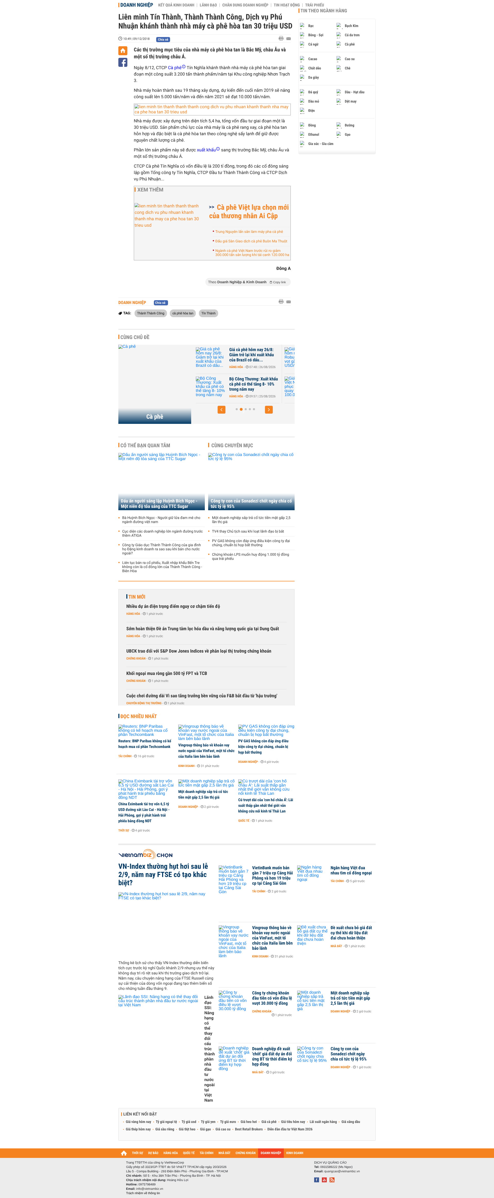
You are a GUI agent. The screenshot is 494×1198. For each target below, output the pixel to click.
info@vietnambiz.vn (149, 1189)
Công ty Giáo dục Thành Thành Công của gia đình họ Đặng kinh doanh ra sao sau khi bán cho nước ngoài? (161, 549)
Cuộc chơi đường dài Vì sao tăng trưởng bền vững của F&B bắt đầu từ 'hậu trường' (201, 696)
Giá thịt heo (187, 1129)
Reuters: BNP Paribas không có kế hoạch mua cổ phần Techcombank (144, 744)
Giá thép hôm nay (138, 1129)
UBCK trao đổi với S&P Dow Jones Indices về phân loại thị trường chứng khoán (198, 651)
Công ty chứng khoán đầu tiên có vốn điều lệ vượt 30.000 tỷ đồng (272, 998)
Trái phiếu (314, 5)
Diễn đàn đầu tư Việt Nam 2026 (289, 1129)
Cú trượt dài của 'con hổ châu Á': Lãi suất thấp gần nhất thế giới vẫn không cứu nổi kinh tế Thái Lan (265, 805)
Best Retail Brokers (249, 1129)
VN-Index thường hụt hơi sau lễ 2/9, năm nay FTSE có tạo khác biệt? (163, 874)
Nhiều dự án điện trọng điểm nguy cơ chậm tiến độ (173, 606)
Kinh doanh (186, 766)
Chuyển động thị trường (143, 703)
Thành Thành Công (150, 313)
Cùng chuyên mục (232, 445)
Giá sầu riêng (164, 1129)
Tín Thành (208, 313)
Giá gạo (205, 1129)
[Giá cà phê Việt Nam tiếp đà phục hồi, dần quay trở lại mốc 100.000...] (211, 387)
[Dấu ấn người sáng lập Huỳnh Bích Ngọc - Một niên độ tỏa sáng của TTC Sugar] (161, 481)
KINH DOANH (294, 1153)
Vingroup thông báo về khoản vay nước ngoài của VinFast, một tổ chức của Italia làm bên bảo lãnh (206, 751)
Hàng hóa (236, 367)
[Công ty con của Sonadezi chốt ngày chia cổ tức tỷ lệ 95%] (251, 481)
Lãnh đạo (208, 5)
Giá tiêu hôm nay (293, 1122)
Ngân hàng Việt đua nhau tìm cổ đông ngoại (351, 870)
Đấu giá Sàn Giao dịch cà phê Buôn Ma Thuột (251, 241)
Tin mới (136, 597)
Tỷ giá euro (228, 1122)
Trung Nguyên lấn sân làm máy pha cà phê (249, 232)
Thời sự (123, 830)
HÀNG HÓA (171, 1153)
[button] (221, 410)
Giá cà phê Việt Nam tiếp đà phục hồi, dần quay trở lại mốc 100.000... (254, 384)
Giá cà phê (268, 1122)
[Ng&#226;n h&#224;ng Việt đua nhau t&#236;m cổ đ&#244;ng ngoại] (312, 875)
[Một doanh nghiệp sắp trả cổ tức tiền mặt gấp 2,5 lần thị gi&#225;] (206, 783)
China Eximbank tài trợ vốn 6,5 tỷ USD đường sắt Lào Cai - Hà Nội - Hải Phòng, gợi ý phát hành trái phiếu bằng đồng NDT (144, 812)
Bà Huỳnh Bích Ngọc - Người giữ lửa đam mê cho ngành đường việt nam (161, 520)
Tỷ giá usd (189, 1122)
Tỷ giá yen (208, 1122)
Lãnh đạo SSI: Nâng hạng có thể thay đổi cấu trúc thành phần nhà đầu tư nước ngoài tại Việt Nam (209, 1049)
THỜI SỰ (137, 1153)
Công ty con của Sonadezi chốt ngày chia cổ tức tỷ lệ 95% (251, 503)
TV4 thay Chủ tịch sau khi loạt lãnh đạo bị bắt (248, 531)
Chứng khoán (136, 658)
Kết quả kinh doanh (176, 5)
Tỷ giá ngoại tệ (166, 1122)
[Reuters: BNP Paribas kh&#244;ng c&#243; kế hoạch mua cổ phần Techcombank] (146, 731)
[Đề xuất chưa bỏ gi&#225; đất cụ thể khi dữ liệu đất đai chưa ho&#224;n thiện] (312, 935)
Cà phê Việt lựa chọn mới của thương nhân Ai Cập (249, 211)
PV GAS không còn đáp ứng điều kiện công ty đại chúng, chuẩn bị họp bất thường (251, 543)
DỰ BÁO (153, 1153)
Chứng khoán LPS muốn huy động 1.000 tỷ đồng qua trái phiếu (250, 557)
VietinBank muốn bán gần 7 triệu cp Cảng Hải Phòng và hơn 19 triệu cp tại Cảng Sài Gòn (272, 875)
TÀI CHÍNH (206, 1153)
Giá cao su (223, 1129)
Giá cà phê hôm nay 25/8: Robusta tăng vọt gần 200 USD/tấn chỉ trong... (252, 355)
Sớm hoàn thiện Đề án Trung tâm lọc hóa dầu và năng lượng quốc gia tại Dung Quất (202, 629)
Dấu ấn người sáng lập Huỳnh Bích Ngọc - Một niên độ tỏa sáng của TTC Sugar (159, 503)
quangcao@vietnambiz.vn (342, 1171)
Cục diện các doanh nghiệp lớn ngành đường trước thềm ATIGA (162, 533)
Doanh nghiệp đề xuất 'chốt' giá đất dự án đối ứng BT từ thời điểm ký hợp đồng (272, 1056)
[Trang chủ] (122, 50)
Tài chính (124, 756)
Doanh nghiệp (136, 5)
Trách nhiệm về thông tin (143, 1193)
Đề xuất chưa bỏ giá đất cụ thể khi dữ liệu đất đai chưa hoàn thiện (351, 933)
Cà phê (154, 416)
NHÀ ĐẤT (224, 1153)
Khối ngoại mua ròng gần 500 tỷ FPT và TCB (166, 673)
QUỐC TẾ (189, 1153)
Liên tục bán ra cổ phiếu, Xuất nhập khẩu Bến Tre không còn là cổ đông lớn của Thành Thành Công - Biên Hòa (162, 567)
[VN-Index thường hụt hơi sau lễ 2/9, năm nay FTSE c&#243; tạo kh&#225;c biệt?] (166, 924)
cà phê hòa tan (182, 313)
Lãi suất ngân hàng (323, 1122)
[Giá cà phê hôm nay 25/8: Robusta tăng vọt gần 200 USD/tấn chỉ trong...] (211, 357)
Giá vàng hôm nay (138, 1122)
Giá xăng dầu (350, 1122)
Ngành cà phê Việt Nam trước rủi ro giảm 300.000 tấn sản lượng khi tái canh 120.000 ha (252, 253)
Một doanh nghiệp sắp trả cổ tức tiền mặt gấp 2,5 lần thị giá (251, 520)
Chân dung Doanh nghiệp (245, 5)
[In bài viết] (282, 38)
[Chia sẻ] (122, 62)
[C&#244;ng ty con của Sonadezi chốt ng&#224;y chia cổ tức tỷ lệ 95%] (312, 1056)
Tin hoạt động (287, 5)
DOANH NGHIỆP (271, 1153)
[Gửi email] (288, 38)
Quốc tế (243, 820)
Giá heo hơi (249, 1122)
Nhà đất (336, 946)
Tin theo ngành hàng (324, 11)
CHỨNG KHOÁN (246, 1153)
